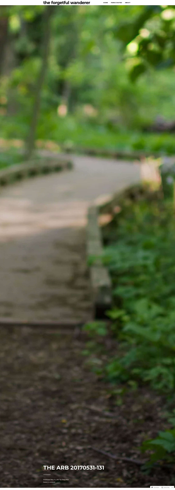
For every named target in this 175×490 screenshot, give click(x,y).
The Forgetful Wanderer (66, 2)
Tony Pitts (65, 479)
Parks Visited (116, 2)
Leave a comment (49, 482)
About (127, 2)
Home (105, 2)
